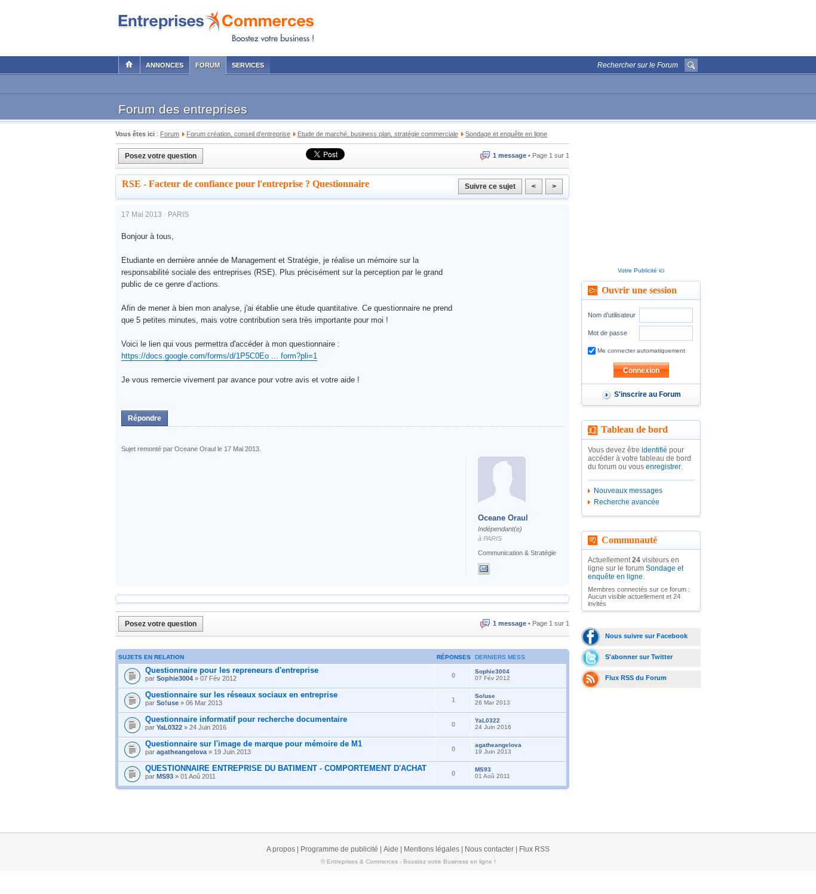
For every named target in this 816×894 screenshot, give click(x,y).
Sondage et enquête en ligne (635, 572)
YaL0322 (169, 727)
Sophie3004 (175, 678)
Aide (391, 849)
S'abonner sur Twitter (639, 656)
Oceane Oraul (503, 517)
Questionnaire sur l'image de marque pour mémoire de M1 (253, 743)
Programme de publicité (339, 849)
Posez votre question (161, 156)
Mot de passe (607, 332)
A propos (280, 849)
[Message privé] (484, 569)
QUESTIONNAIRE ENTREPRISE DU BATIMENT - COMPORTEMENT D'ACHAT (286, 768)
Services (248, 65)
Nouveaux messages (628, 490)
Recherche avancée (626, 502)
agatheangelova (182, 751)
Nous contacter (489, 849)
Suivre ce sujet (490, 186)
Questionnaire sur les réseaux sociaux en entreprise (241, 694)
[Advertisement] (558, 25)
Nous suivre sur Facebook (646, 635)
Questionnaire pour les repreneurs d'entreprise (231, 670)
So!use (168, 702)
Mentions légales (431, 849)
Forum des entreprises (182, 109)
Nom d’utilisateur (612, 315)
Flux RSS (534, 849)
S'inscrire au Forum (647, 394)
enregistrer (663, 467)
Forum (207, 65)
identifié (654, 450)
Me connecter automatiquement (640, 350)
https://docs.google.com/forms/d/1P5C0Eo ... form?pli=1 (219, 355)
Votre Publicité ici (641, 270)
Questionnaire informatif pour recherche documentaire (246, 719)
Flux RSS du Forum (636, 677)
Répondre (144, 418)
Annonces (164, 65)
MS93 (165, 776)
